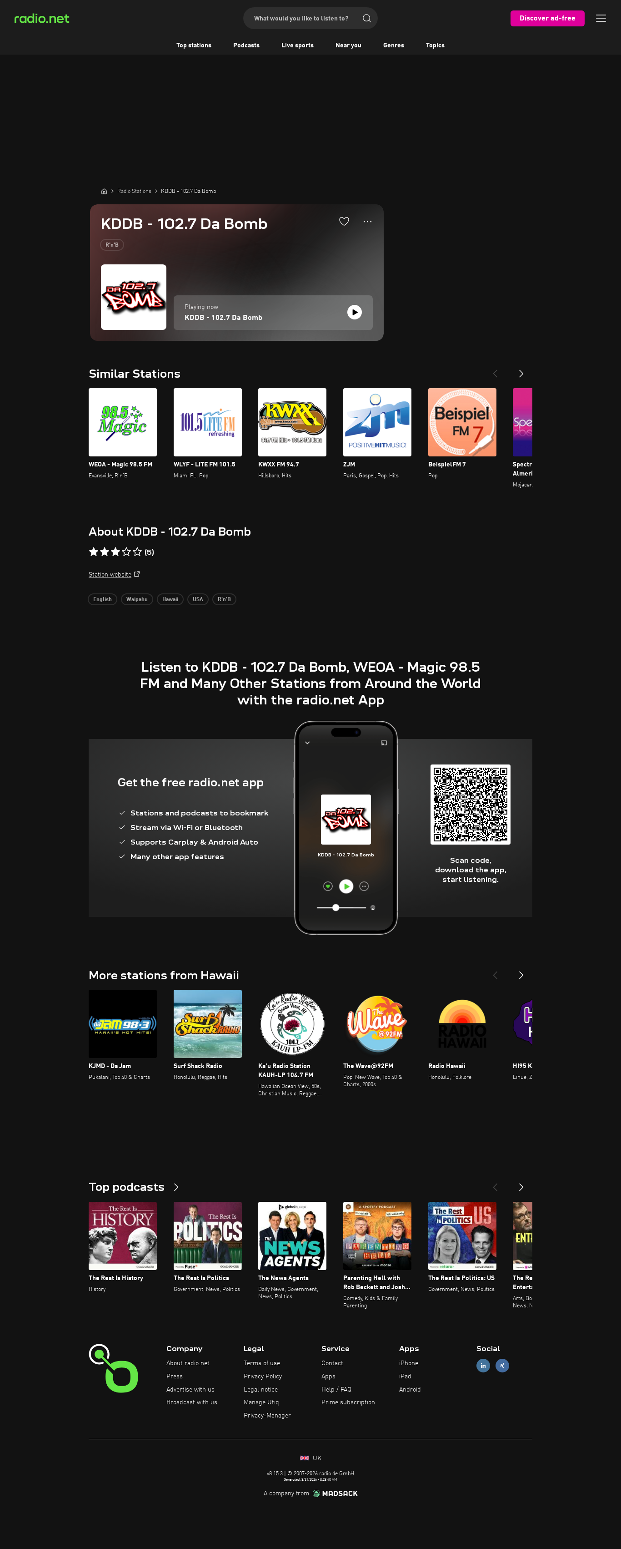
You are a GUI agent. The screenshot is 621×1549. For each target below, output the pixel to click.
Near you (348, 45)
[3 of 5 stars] (115, 552)
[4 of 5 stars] (126, 552)
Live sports (297, 45)
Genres (393, 45)
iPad (405, 1376)
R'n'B (112, 245)
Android (410, 1390)
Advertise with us (190, 1390)
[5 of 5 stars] (137, 552)
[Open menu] (601, 18)
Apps (328, 1376)
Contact (332, 1363)
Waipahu (137, 599)
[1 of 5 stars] (93, 552)
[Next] (521, 370)
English (102, 599)
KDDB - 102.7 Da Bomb (223, 318)
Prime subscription (348, 1402)
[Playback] (354, 312)
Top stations (193, 45)
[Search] (366, 18)
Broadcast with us (191, 1402)
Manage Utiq (261, 1402)
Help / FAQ (336, 1390)
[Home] (104, 191)
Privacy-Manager (267, 1415)
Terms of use (262, 1363)
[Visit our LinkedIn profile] (483, 1366)
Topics (435, 45)
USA (198, 599)
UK (316, 1458)
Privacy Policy (263, 1376)
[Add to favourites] (344, 221)
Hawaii (170, 599)
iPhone (408, 1363)
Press (174, 1376)
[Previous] (495, 370)
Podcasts (246, 45)
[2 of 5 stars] (104, 552)
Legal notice (261, 1390)
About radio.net (188, 1363)
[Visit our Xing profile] (502, 1366)
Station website (110, 575)
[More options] (367, 221)
